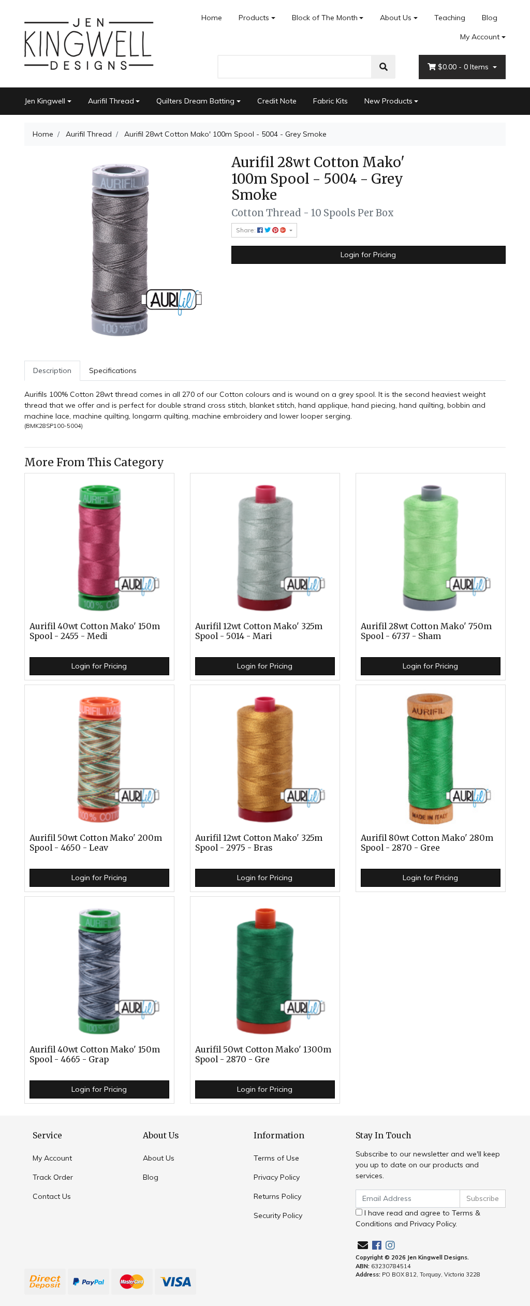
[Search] (383, 67)
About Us (395, 17)
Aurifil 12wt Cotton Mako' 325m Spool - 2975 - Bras (258, 843)
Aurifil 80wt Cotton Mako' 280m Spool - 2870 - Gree (427, 843)
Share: (246, 230)
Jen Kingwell (44, 101)
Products (254, 17)
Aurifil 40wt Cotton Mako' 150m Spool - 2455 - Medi (95, 631)
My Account (479, 36)
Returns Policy (277, 1196)
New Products (388, 101)
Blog (489, 17)
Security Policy (278, 1215)
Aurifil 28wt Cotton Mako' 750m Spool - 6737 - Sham (426, 631)
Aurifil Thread (111, 101)
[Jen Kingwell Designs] (89, 43)
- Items (464, 66)
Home (211, 17)
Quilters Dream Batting (195, 101)
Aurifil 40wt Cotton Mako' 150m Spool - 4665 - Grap (95, 1054)
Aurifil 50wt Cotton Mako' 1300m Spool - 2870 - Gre (263, 1054)
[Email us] (363, 1245)
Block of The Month (325, 17)
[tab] (52, 371)
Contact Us (52, 1196)
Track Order (53, 1177)
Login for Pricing (368, 254)
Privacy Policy (277, 1177)
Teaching (449, 17)
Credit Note (277, 101)
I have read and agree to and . (418, 1218)
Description (52, 370)
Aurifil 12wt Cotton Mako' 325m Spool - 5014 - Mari (258, 631)
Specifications (113, 370)
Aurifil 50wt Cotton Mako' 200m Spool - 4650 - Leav (96, 843)
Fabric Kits (330, 101)
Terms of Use (276, 1158)
